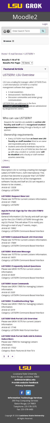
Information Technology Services (25, 397)
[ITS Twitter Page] (28, 392)
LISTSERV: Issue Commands (15, 283)
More (6, 160)
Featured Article (13, 68)
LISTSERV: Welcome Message (15, 251)
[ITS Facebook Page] (21, 392)
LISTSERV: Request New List (15, 196)
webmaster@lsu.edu (25, 379)
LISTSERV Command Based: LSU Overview (22, 237)
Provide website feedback (25, 382)
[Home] (4, 31)
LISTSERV (29, 53)
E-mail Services (15, 53)
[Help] (8, 31)
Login (45, 24)
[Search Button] (43, 31)
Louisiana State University (31, 415)
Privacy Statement (25, 385)
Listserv (5, 167)
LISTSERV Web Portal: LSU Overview (19, 318)
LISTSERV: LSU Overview (18, 75)
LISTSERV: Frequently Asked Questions (21, 266)
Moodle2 (25, 17)
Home (4, 53)
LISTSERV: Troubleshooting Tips (17, 301)
